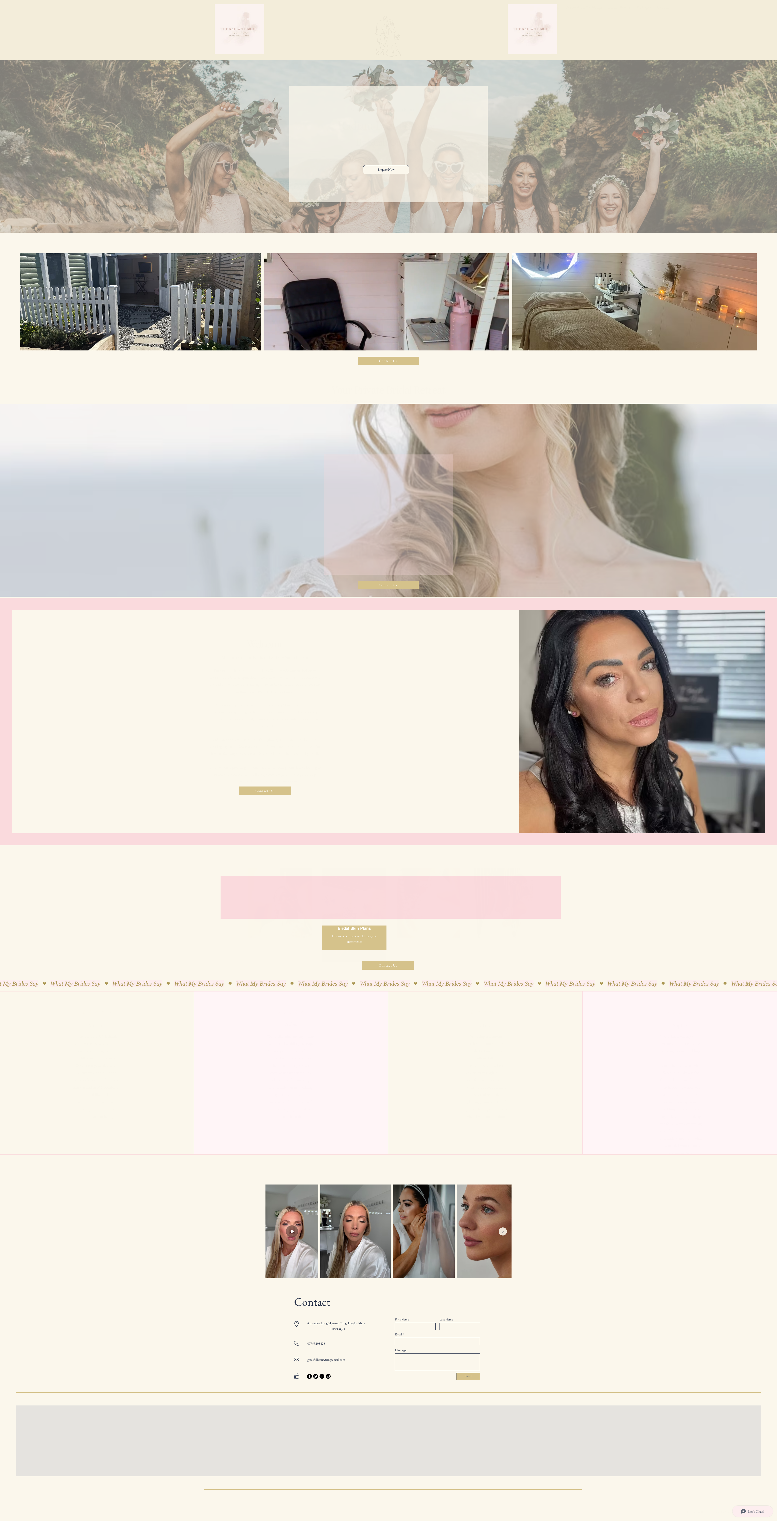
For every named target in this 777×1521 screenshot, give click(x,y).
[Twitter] (315, 1376)
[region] (281, 906)
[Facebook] (309, 1376)
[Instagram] (328, 1376)
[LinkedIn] (322, 1376)
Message (401, 1350)
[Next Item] (503, 1231)
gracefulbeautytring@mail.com (326, 1360)
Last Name (446, 1319)
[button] (619, 7)
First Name (402, 1319)
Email (398, 1334)
